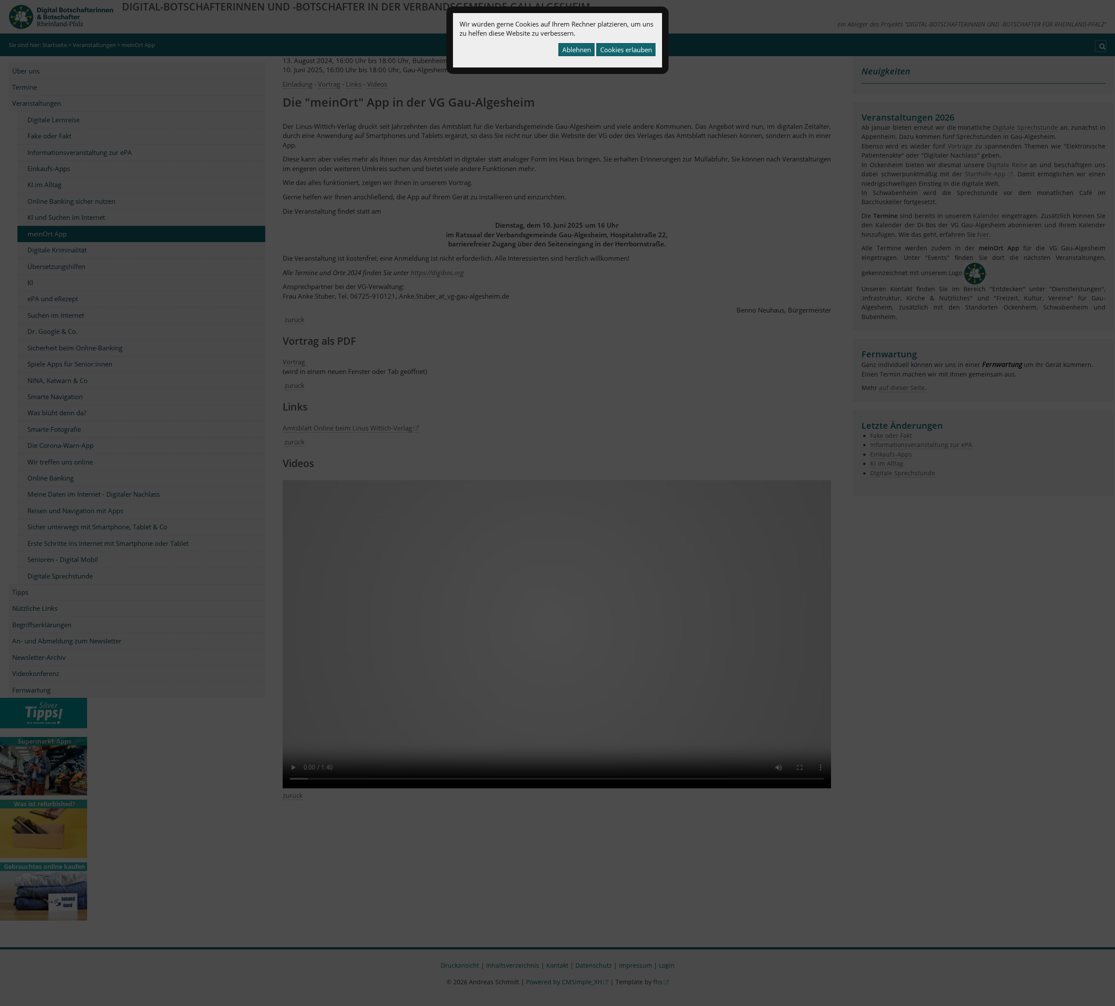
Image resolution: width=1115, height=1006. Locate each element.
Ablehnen (576, 49)
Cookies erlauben (626, 49)
